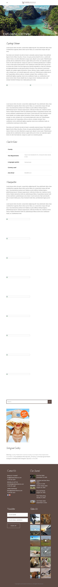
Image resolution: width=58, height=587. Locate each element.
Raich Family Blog (41, 496)
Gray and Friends (40, 491)
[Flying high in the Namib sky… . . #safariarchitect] (35, 541)
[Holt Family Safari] (32, 502)
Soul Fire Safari (40, 475)
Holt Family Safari (41, 501)
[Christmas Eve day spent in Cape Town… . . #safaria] (46, 551)
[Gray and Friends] (32, 492)
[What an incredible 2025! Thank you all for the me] (46, 541)
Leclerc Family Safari (41, 485)
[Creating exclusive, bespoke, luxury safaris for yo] (46, 530)
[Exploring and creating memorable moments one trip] (35, 530)
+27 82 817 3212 (11, 492)
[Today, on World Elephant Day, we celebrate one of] (35, 519)
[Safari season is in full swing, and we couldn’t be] (46, 519)
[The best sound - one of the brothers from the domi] (35, 562)
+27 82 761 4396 (11, 486)
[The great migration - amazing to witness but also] (46, 573)
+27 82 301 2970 (11, 479)
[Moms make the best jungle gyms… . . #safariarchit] (46, 562)
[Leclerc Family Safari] (32, 487)
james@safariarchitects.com (14, 490)
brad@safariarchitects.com (14, 477)
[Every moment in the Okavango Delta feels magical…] (35, 573)
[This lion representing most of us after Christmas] (35, 551)
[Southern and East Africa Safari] (32, 481)
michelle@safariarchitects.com (15, 484)
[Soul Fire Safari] (32, 476)
